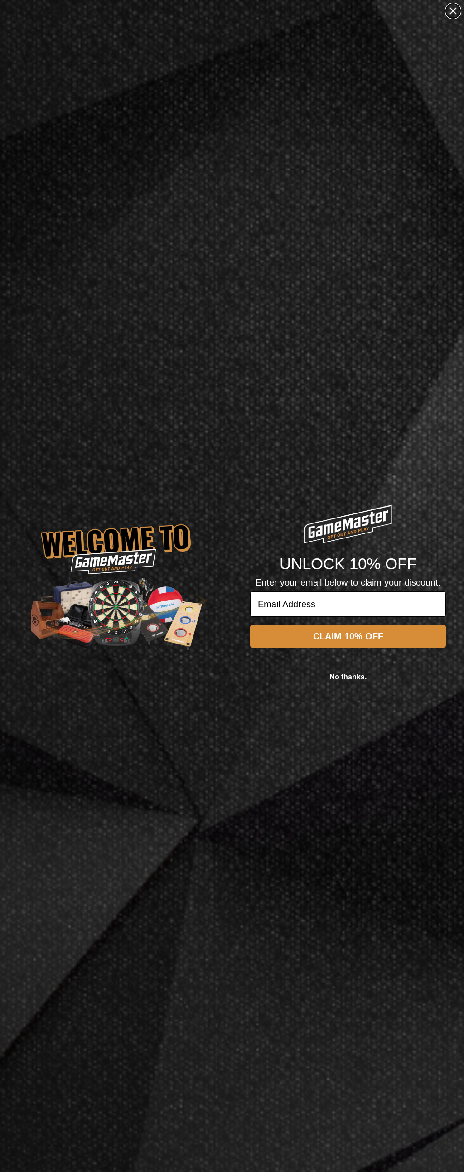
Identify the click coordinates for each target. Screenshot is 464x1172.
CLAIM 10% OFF (348, 636)
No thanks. (348, 677)
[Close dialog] (453, 11)
